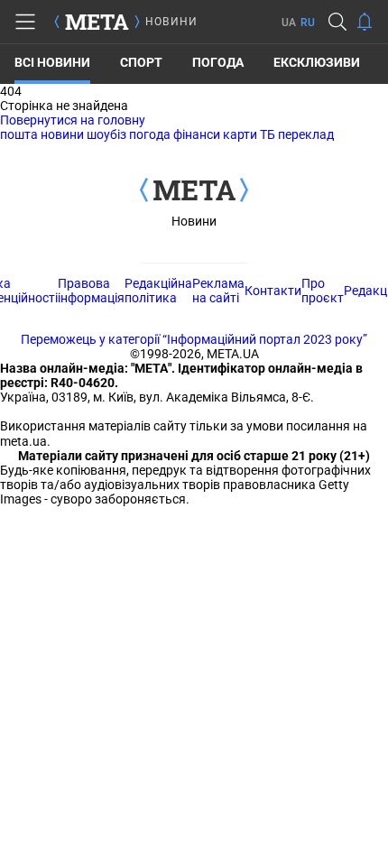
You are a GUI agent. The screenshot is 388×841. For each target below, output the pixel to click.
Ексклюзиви (316, 62)
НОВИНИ (171, 21)
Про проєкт (322, 290)
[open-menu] (25, 21)
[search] (337, 22)
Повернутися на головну (72, 120)
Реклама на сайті (218, 290)
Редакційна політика (158, 290)
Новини (194, 221)
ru (307, 22)
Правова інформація (91, 290)
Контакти (273, 290)
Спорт (141, 62)
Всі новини (52, 62)
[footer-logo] (194, 191)
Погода (218, 62)
